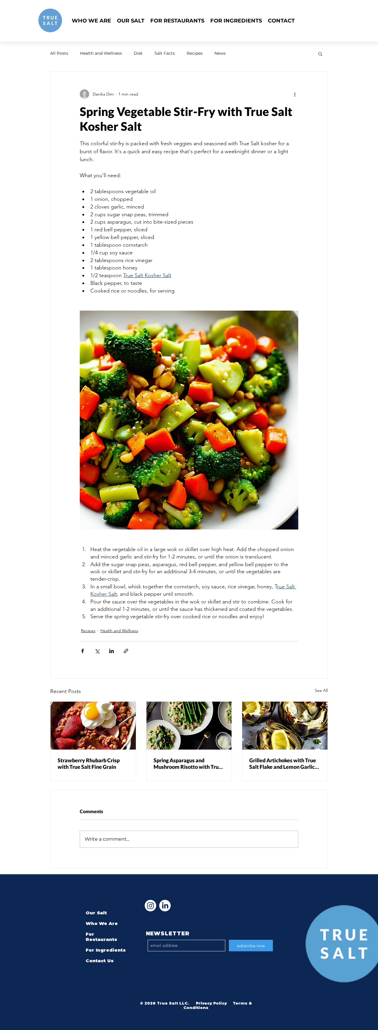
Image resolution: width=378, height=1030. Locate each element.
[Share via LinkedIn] (111, 651)
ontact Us (101, 960)
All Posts (59, 53)
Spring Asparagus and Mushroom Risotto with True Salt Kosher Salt (187, 763)
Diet (138, 53)
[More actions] (294, 94)
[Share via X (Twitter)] (97, 651)
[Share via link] (126, 651)
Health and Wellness (101, 53)
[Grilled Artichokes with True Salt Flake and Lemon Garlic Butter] (285, 726)
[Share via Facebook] (82, 651)
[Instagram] (150, 905)
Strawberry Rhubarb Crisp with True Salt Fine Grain (89, 763)
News (220, 53)
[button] (320, 53)
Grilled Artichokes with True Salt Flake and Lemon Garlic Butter (282, 763)
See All (321, 690)
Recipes (195, 53)
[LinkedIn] (165, 905)
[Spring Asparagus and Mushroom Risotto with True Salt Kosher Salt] (189, 726)
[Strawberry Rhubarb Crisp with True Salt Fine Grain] (93, 726)
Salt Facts (164, 53)
